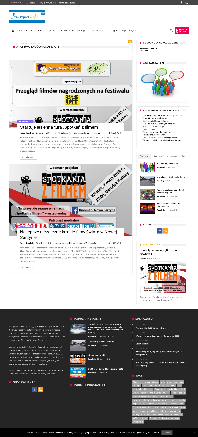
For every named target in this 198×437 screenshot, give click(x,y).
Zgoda (167, 432)
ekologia (136, 385)
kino (179, 385)
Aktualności (25, 121)
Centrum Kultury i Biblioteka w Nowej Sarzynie (161, 115)
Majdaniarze (155, 393)
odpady (136, 403)
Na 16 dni (144, 50)
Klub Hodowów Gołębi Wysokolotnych (159, 124)
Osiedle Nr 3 (161, 403)
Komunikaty (78, 133)
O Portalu (31, 3)
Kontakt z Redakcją (67, 3)
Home (15, 43)
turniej (147, 414)
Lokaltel (144, 393)
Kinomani (148, 389)
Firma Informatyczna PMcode (154, 118)
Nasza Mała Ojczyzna (142, 396)
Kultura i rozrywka (92, 133)
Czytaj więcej (27, 157)
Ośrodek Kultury (176, 403)
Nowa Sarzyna (166, 396)
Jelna (145, 385)
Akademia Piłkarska (141, 382)
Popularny (144, 156)
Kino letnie (137, 389)
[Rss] (186, 2)
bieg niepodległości (175, 382)
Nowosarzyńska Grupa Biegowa (146, 400)
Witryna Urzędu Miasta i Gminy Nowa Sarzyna (161, 140)
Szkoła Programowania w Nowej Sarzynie (159, 137)
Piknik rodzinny (139, 407)
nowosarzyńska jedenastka (173, 400)
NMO (155, 396)
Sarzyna (136, 411)
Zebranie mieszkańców (159, 418)
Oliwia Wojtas (148, 403)
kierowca (171, 385)
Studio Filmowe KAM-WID (153, 135)
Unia (154, 414)
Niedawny (158, 156)
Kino (71, 133)
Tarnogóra (137, 414)
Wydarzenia (91, 243)
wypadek (178, 414)
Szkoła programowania (170, 411)
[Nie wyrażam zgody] (194, 432)
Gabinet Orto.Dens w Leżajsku (155, 121)
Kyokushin (172, 389)
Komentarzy (172, 156)
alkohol (155, 382)
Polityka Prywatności (47, 3)
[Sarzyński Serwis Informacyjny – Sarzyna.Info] (27, 9)
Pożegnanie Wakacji (176, 407)
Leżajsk (182, 389)
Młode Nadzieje (178, 393)
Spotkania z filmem (150, 411)
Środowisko (138, 422)
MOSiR (166, 393)
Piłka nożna (153, 407)
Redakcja (30, 133)
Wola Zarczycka (165, 414)
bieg (163, 382)
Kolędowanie (160, 389)
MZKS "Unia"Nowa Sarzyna (153, 126)
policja (163, 407)
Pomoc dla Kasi (148, 129)
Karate (162, 385)
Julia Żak (153, 385)
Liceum (136, 393)
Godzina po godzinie (148, 48)
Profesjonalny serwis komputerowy (157, 132)
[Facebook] (181, 2)
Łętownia (175, 418)
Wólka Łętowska (140, 418)
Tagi (183, 156)
